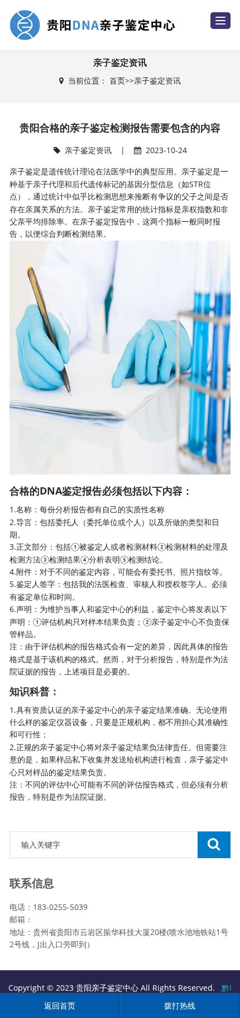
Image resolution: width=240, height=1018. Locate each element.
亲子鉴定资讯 (157, 80)
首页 (117, 80)
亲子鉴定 (103, 209)
